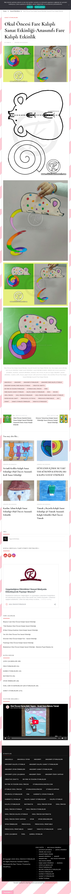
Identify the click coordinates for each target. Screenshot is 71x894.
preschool (26, 824)
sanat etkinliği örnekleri (21, 401)
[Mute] (62, 738)
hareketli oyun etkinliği (43, 794)
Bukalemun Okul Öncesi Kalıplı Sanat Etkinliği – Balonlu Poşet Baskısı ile (28, 647)
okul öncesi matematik (41, 814)
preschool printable (44, 824)
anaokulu (8, 382)
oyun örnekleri (11, 824)
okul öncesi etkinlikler (24, 395)
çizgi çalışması (11, 834)
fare (46, 389)
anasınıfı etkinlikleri (31, 382)
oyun (32, 819)
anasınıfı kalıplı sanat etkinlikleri (43, 764)
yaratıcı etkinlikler (40, 401)
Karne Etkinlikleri (10, 671)
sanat (7, 401)
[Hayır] (69, 5)
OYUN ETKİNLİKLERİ (46, 872)
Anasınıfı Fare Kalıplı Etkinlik (51, 382)
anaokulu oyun (23, 759)
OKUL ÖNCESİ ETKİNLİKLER (25, 859)
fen (28, 794)
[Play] (5, 738)
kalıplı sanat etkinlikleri (46, 863)
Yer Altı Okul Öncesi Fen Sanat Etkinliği (17, 634)
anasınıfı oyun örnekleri (15, 769)
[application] (35, 722)
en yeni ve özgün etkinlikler (14, 389)
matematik (28, 804)
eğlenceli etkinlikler (13, 794)
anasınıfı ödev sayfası (54, 774)
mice (48, 392)
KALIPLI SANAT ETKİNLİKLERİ (35, 392)
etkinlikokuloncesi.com (43, 784)
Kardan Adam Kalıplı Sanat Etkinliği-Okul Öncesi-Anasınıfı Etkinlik (17, 511)
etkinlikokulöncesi (34, 789)
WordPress (7, 867)
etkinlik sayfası (52, 789)
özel (23, 834)
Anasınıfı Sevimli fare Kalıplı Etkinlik (17, 385)
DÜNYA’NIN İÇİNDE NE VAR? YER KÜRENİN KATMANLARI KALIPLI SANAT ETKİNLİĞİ (51, 471)
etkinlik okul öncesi (34, 389)
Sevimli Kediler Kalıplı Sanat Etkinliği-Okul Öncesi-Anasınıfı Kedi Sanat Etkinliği (17, 471)
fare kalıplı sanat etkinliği (14, 392)
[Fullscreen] (65, 738)
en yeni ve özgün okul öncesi (17, 784)
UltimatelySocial (51, 883)
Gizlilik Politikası (44, 878)
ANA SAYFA (40, 847)
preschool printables (46, 398)
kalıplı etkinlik (56, 799)
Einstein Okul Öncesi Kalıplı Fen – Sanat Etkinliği (20, 639)
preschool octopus (28, 398)
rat (58, 398)
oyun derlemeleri (45, 819)
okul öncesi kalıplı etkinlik (16, 814)
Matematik (7, 676)
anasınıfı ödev (35, 774)
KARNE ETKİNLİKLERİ (46, 874)
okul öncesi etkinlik (13, 809)
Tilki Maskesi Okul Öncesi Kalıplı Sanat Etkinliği (19, 626)
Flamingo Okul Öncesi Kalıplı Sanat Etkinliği (18, 643)
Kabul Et (29, 7)
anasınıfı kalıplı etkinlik (15, 764)
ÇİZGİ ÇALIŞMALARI (46, 865)
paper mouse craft (11, 398)
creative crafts (39, 385)
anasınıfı (18, 382)
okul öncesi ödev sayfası (15, 819)
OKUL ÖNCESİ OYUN (44, 804)
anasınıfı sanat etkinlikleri (40, 769)
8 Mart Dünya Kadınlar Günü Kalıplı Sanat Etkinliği (20, 630)
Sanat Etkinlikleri (11, 17)
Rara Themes (17, 864)
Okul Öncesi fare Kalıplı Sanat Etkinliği (49, 395)
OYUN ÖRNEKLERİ (9, 681)
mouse (55, 392)
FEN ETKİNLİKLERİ (9, 666)
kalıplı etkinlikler (12, 804)
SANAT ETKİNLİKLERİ (46, 876)
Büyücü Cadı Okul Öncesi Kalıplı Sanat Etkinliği (19, 622)
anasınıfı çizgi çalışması (15, 774)
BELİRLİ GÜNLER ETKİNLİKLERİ (50, 870)
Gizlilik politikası (40, 7)
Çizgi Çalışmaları (10, 661)
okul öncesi (9, 395)
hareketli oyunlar (12, 799)
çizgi (60, 829)
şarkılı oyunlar (35, 834)
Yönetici (8, 42)
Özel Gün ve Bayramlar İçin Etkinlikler (19, 686)
